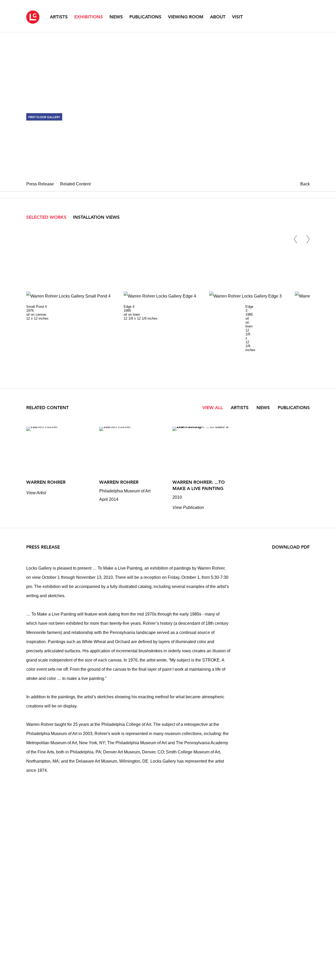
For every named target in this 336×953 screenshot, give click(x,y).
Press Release (40, 184)
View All (212, 407)
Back (305, 184)
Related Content (75, 184)
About (217, 16)
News (116, 16)
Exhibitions (88, 16)
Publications (145, 16)
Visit (237, 16)
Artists (59, 16)
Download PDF (291, 547)
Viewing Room (185, 16)
